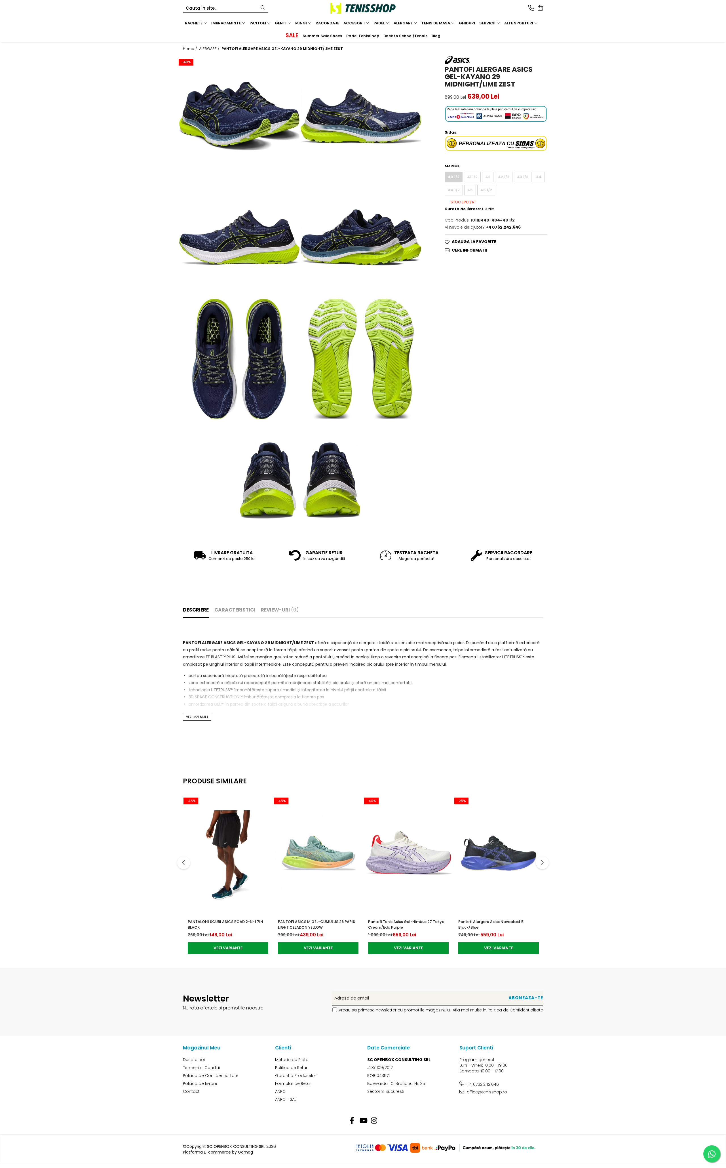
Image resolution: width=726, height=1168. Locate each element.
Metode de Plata (292, 1059)
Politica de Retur (291, 1067)
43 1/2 (522, 176)
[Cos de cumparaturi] (540, 8)
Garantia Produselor (295, 1075)
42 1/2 (503, 176)
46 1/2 (486, 190)
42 (487, 176)
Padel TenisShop (362, 36)
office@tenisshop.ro (486, 1092)
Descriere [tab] (196, 609)
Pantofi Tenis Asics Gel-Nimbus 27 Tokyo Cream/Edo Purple (406, 924)
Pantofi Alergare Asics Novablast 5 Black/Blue (491, 924)
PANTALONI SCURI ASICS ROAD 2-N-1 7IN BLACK (225, 924)
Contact (191, 1091)
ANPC (280, 1091)
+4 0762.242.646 (482, 1084)
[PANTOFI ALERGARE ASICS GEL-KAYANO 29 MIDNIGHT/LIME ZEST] (239, 116)
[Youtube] (363, 1121)
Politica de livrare (200, 1083)
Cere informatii (469, 250)
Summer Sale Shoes (322, 36)
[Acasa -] (363, 8)
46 (470, 190)
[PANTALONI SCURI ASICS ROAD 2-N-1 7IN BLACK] (228, 855)
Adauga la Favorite (474, 241)
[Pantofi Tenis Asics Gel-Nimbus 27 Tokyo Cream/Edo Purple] (408, 855)
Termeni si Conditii (201, 1067)
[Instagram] (374, 1121)
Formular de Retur (293, 1083)
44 (539, 176)
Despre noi (194, 1059)
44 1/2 (454, 190)
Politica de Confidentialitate (515, 1010)
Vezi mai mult (197, 716)
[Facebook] (352, 1121)
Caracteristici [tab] (234, 609)
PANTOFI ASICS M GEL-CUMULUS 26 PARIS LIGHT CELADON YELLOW (316, 924)
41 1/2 (472, 176)
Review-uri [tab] (280, 609)
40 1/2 (453, 176)
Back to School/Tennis (405, 36)
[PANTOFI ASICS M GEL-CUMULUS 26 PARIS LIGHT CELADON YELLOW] (318, 855)
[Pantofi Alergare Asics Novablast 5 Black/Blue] (498, 855)
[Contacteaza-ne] (531, 8)
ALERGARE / (210, 48)
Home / (190, 48)
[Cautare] (263, 8)
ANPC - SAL (285, 1099)
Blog (436, 36)
